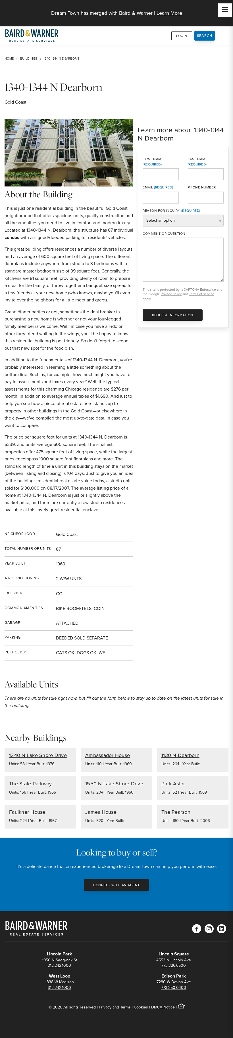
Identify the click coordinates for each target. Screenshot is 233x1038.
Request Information (172, 315)
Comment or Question (164, 233)
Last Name (198, 159)
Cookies (141, 1007)
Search (205, 35)
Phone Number (202, 187)
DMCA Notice (163, 1007)
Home (9, 58)
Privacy (105, 1007)
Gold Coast (117, 208)
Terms (125, 1007)
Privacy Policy (171, 294)
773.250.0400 (173, 988)
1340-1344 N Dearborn (61, 58)
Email (148, 187)
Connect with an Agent (116, 885)
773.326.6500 (173, 965)
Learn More (169, 13)
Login (181, 35)
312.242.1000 (59, 965)
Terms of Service (201, 294)
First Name (153, 159)
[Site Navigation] (225, 10)
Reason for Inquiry (161, 210)
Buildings (28, 58)
